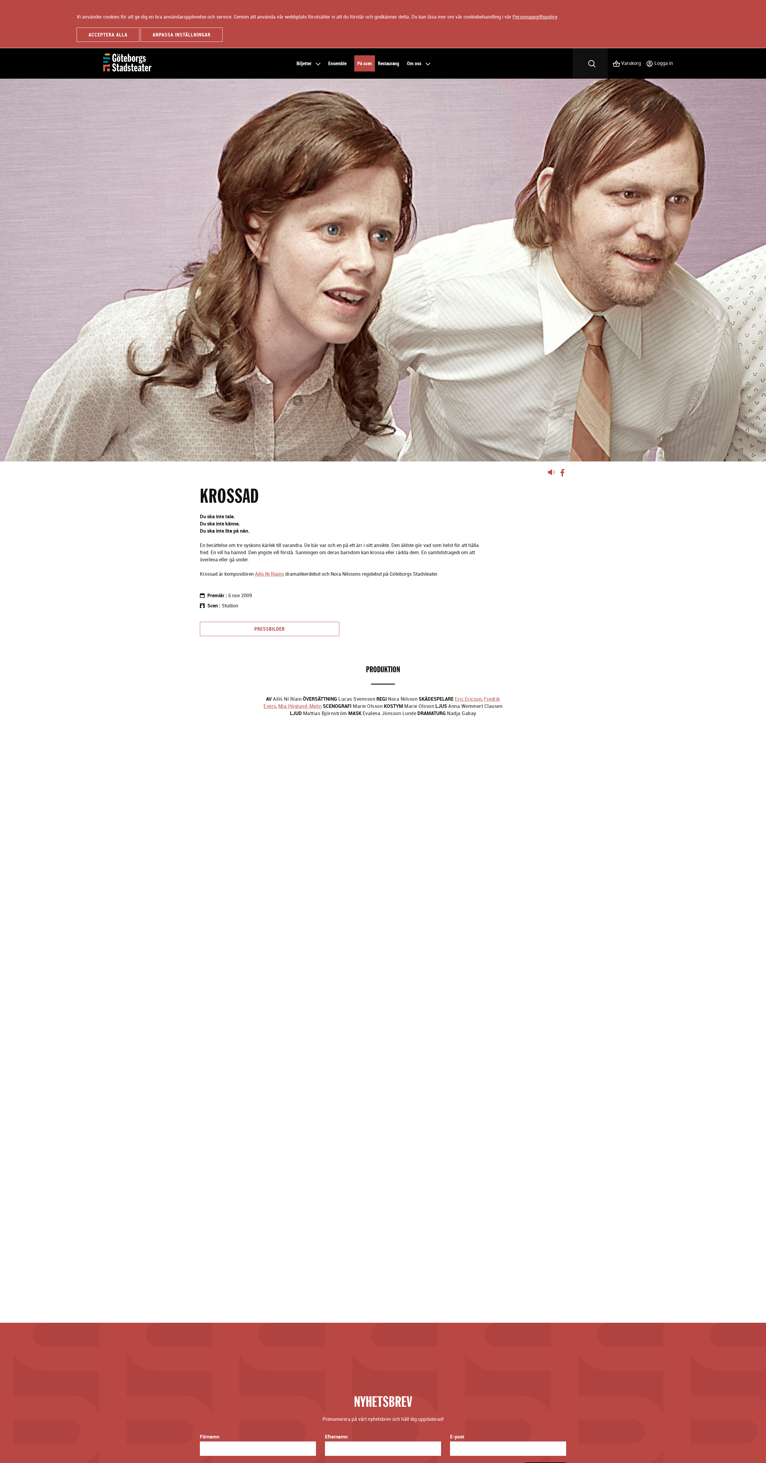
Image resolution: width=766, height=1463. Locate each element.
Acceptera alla (108, 34)
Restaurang (388, 63)
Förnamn (209, 1436)
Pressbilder (269, 629)
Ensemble (337, 63)
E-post (457, 1436)
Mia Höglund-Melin (300, 706)
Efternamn (336, 1436)
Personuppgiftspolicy (535, 16)
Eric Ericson (468, 699)
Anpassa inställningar (182, 34)
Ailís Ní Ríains (269, 574)
